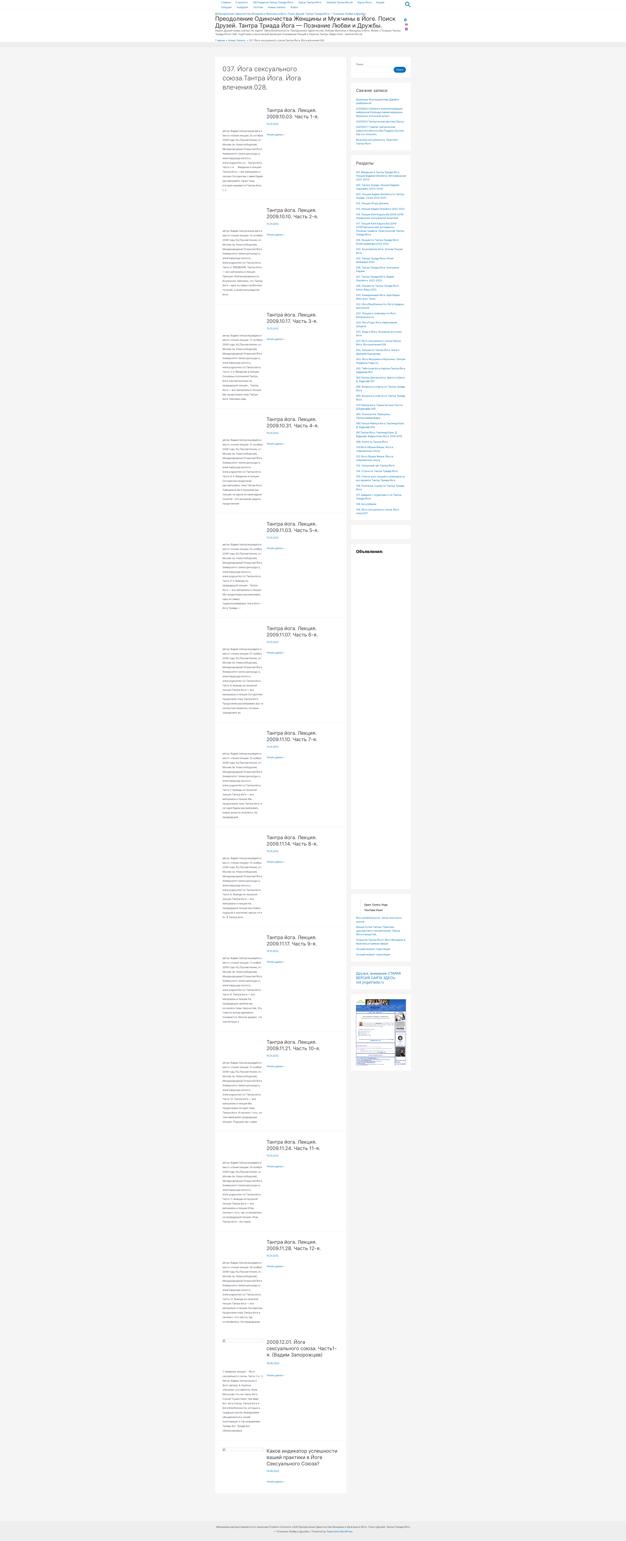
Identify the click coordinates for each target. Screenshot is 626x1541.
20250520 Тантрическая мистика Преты (380, 121)
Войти (294, 7)
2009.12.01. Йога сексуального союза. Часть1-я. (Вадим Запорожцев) (302, 1348)
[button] (408, 5)
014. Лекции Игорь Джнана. (372, 203)
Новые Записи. (277, 7)
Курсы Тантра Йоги (310, 2)
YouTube (258, 7)
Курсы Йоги (364, 2)
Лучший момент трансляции (373, 949)
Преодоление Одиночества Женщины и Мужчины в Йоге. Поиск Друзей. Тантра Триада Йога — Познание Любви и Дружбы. (305, 22)
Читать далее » (275, 135)
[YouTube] (406, 24)
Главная (226, 2)
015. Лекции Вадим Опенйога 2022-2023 (380, 208)
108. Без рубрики (366, 504)
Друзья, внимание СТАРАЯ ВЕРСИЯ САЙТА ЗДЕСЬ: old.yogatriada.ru (378, 977)
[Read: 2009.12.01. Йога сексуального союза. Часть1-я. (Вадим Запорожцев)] (243, 1353)
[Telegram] (405, 19)
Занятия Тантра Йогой (339, 2)
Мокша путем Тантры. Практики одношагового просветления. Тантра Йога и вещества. (378, 930)
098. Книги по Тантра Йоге (372, 441)
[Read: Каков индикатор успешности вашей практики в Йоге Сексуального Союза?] (243, 1461)
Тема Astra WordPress (340, 1531)
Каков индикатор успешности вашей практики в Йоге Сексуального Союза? (302, 1457)
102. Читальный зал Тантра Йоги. (375, 465)
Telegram (226, 7)
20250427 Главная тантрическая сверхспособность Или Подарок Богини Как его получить (380, 130)
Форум (380, 2)
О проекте (241, 2)
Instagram (242, 7)
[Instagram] (406, 29)
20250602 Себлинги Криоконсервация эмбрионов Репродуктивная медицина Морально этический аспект (379, 112)
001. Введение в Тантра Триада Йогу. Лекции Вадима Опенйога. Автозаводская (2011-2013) (381, 176)
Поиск (359, 64)
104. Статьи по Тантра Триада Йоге (377, 471)
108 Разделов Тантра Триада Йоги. (273, 2)
